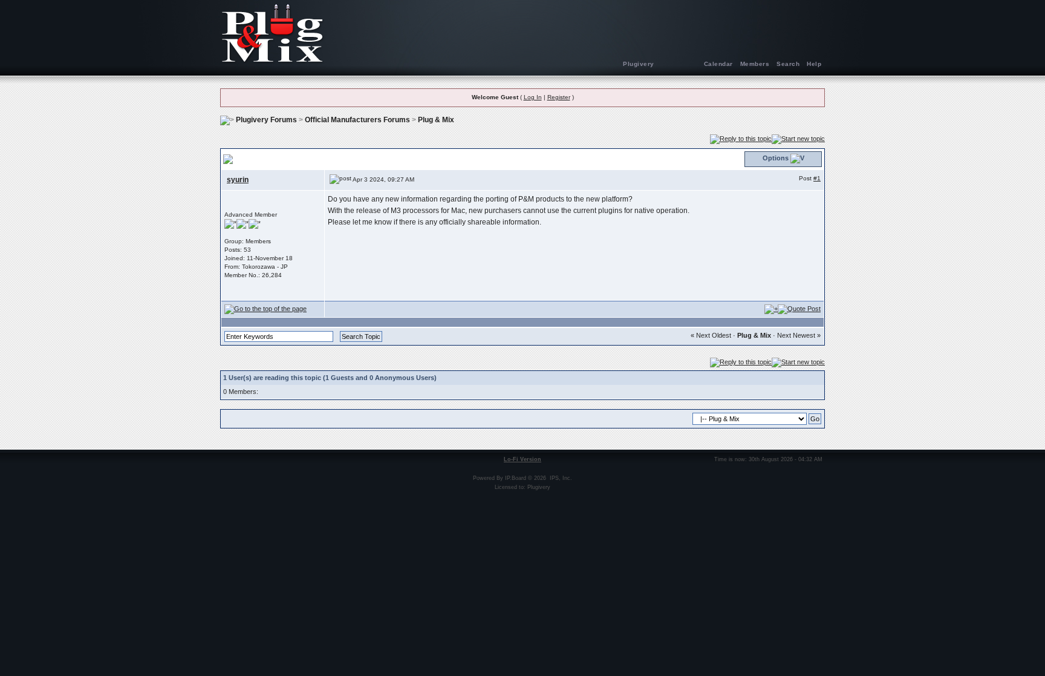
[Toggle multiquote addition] (771, 308)
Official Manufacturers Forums (357, 120)
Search (787, 64)
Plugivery (638, 64)
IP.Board (515, 478)
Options (776, 158)
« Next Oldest (711, 335)
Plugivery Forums (266, 120)
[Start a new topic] (798, 138)
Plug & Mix (436, 120)
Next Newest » (799, 335)
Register (558, 97)
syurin (238, 180)
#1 (817, 178)
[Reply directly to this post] (799, 308)
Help (814, 64)
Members (755, 64)
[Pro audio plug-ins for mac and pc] (522, 33)
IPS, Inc (560, 478)
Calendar (718, 64)
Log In (533, 97)
